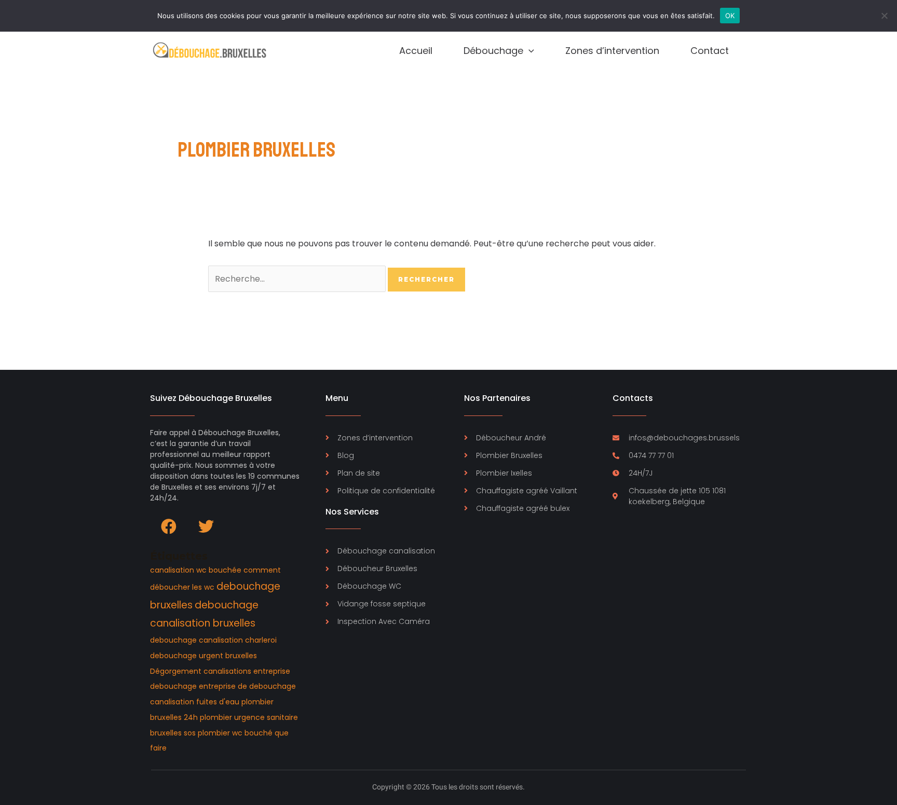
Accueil (415, 50)
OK (730, 15)
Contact (709, 50)
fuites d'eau (217, 702)
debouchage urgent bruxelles (203, 655)
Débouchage (493, 50)
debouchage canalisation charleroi (213, 640)
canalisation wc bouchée (195, 570)
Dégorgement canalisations (200, 671)
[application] (528, 51)
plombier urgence (232, 717)
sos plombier (207, 733)
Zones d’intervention (612, 50)
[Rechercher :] (298, 279)
